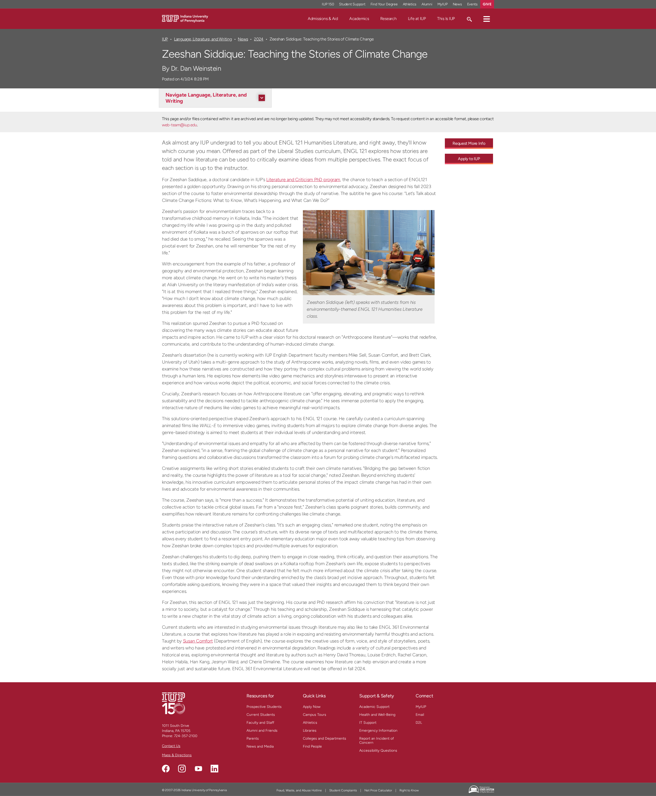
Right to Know (409, 790)
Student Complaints (343, 790)
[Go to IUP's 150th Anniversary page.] (173, 703)
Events (472, 4)
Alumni (427, 4)
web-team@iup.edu (179, 124)
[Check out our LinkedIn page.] (214, 768)
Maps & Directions (177, 755)
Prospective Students (264, 707)
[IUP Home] (185, 18)
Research (388, 18)
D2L (419, 722)
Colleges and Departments (324, 738)
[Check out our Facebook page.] (166, 768)
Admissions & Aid (323, 18)
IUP (165, 39)
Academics (359, 18)
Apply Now (312, 707)
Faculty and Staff (260, 722)
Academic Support (374, 707)
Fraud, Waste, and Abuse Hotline (299, 790)
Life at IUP (417, 18)
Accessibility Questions (378, 750)
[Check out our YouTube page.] (198, 768)
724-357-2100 (185, 736)
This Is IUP (446, 18)
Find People (312, 746)
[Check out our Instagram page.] (182, 768)
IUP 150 (328, 4)
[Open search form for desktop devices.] (469, 19)
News (457, 4)
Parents (253, 738)
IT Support (367, 722)
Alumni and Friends (262, 730)
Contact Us (171, 746)
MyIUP (442, 4)
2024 (258, 39)
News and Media (260, 746)
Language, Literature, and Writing (203, 39)
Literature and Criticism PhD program (303, 179)
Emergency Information (378, 730)
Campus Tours (314, 714)
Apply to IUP (469, 158)
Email (420, 714)
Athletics (410, 4)
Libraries (309, 730)
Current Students (261, 714)
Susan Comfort (198, 641)
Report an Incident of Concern (376, 740)
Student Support (352, 4)
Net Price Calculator (378, 790)
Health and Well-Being (377, 714)
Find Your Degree (384, 4)
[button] (486, 19)
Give (487, 4)
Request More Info (469, 143)
